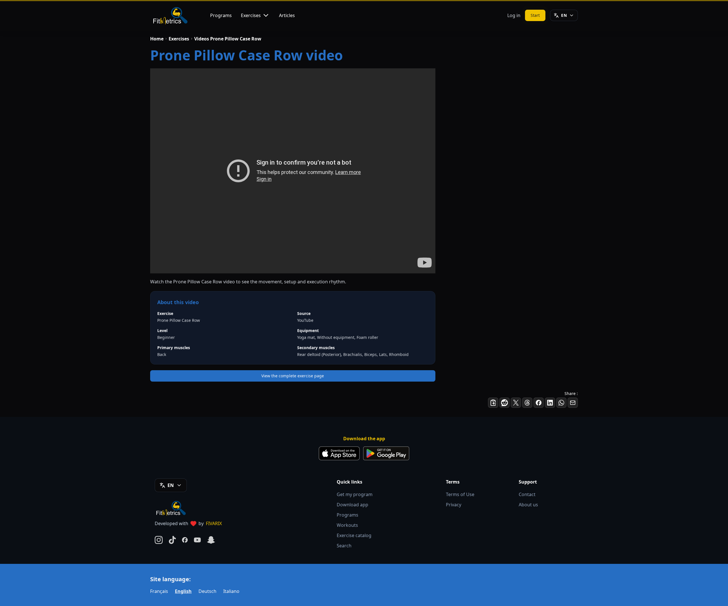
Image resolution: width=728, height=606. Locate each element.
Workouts (347, 525)
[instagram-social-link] (159, 540)
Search (344, 545)
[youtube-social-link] (197, 540)
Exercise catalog (354, 535)
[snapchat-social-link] (211, 540)
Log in (513, 15)
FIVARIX (214, 523)
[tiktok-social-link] (172, 540)
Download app (352, 504)
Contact (527, 494)
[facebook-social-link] (185, 540)
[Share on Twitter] (516, 403)
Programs (221, 15)
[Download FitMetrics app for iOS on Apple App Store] (339, 453)
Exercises (251, 15)
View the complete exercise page (292, 375)
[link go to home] (172, 508)
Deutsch (207, 591)
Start (535, 15)
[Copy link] (493, 403)
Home (157, 39)
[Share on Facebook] (538, 403)
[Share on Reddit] (504, 403)
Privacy (453, 504)
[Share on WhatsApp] (561, 403)
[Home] (169, 15)
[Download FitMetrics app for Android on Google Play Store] (386, 453)
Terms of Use (460, 494)
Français (159, 591)
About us (528, 504)
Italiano (231, 591)
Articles (287, 15)
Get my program (355, 494)
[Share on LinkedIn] (550, 403)
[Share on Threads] (527, 403)
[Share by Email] (573, 403)
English (183, 591)
